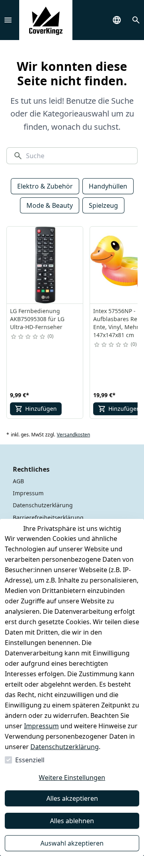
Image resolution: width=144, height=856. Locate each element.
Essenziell (29, 760)
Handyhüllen (108, 186)
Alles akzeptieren (72, 798)
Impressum (41, 725)
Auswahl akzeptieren (72, 843)
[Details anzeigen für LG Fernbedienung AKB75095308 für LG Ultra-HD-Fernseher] (45, 265)
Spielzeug (103, 205)
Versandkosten (73, 435)
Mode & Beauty (49, 205)
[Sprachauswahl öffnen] (117, 20)
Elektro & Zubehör (45, 186)
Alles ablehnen (72, 820)
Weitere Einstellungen (72, 777)
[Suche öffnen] (136, 20)
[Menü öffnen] (8, 20)
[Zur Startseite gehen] (45, 20)
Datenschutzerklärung (64, 746)
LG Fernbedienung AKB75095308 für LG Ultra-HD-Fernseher (37, 319)
